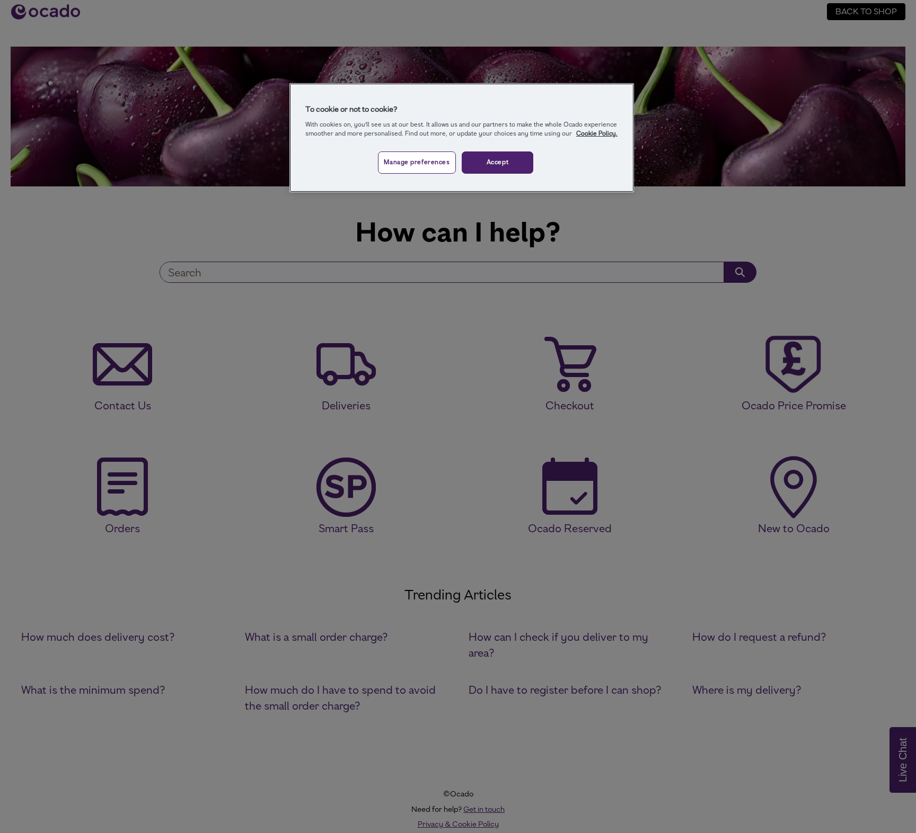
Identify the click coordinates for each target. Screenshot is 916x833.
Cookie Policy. (597, 133)
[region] (461, 137)
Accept (497, 162)
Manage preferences (417, 162)
